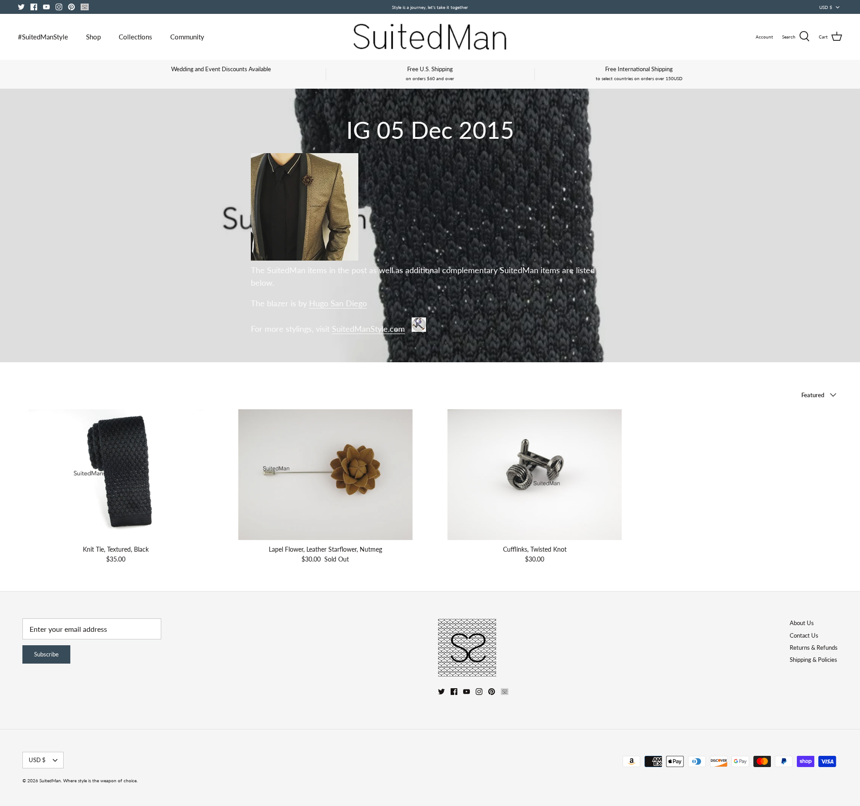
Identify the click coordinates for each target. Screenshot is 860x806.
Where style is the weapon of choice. (100, 780)
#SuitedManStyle (43, 37)
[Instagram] (59, 7)
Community (187, 37)
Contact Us (804, 635)
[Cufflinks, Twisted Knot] (535, 474)
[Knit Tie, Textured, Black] (116, 474)
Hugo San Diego (338, 303)
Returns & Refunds (814, 647)
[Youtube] (46, 7)
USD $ (825, 7)
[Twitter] (21, 7)
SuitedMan (50, 780)
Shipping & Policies (813, 659)
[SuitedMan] (430, 37)
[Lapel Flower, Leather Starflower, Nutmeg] (326, 474)
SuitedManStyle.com (368, 329)
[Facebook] (33, 7)
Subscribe (46, 654)
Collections (135, 37)
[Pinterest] (71, 7)
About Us (802, 622)
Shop (93, 37)
